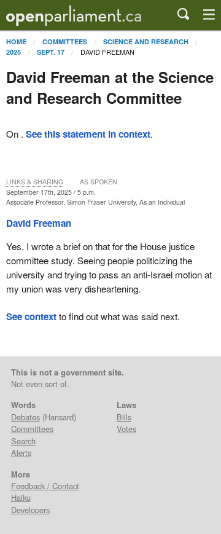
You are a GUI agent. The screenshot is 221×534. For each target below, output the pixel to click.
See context (31, 316)
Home (16, 41)
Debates (25, 417)
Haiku (21, 497)
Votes (126, 428)
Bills (124, 417)
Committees (64, 41)
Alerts (21, 452)
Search (23, 441)
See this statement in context (88, 134)
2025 (13, 52)
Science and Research (145, 41)
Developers (30, 510)
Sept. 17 (50, 52)
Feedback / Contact (45, 486)
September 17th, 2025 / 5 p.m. (51, 192)
